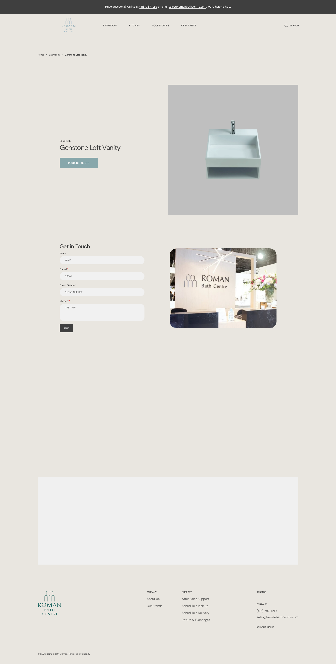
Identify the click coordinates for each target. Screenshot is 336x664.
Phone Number (68, 285)
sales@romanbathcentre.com (187, 6)
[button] (291, 25)
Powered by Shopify (79, 653)
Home (41, 54)
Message (64, 301)
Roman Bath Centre (56, 653)
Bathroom (54, 54)
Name (63, 253)
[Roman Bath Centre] (68, 25)
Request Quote (78, 163)
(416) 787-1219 (148, 6)
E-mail (63, 269)
